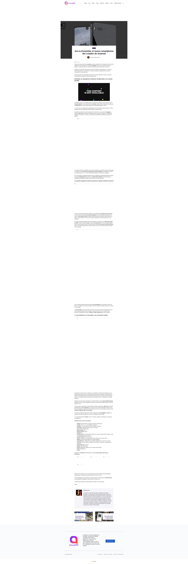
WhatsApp (102, 3)
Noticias (85, 3)
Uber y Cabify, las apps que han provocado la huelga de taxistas (108, 517)
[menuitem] (94, 561)
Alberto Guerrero (97, 57)
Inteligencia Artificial (117, 3)
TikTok (111, 3)
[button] (122, 3)
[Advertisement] (94, 14)
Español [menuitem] (94, 561)
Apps (89, 3)
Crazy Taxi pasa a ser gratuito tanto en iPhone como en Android (79, 517)
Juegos (97, 3)
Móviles (93, 3)
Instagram (107, 3)
